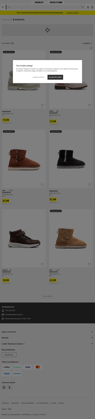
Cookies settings (38, 77)
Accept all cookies (55, 77)
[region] (47, 71)
